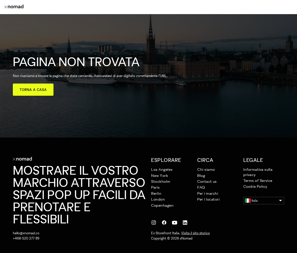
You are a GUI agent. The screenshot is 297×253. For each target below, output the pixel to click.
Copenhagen (162, 205)
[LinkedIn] (185, 222)
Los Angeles (162, 169)
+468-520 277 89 (26, 238)
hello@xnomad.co (26, 233)
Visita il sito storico (195, 233)
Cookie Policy (255, 186)
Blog (201, 175)
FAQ (201, 187)
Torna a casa (33, 89)
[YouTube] (174, 222)
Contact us (207, 181)
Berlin (156, 193)
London (158, 199)
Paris (155, 187)
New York (159, 175)
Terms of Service (257, 180)
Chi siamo (206, 169)
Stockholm (160, 181)
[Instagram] (153, 222)
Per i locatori (208, 199)
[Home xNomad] (14, 7)
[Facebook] (164, 222)
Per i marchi (207, 193)
